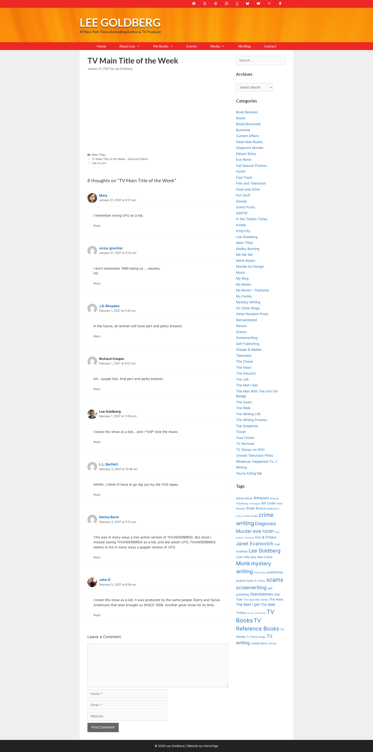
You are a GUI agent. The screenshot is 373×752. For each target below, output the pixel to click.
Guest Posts (245, 207)
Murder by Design (250, 266)
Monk (243, 563)
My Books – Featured (252, 290)
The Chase (244, 361)
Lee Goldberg (120, 22)
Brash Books (256, 508)
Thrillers (241, 612)
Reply (97, 225)
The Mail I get (248, 604)
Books (241, 118)
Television (244, 356)
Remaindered (246, 320)
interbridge (210, 746)
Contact (270, 46)
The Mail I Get (247, 385)
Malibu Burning (247, 249)
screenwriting (251, 587)
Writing (241, 467)
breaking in (272, 508)
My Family (244, 296)
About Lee (127, 46)
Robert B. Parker (255, 580)
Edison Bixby (246, 154)
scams (274, 579)
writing (272, 643)
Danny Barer (109, 517)
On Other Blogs (248, 308)
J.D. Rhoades (109, 306)
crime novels (250, 516)
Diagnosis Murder (249, 148)
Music (240, 272)
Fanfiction (249, 538)
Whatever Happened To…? (256, 462)
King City (243, 231)
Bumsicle (243, 130)
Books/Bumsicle (248, 124)
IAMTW (241, 213)
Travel (241, 432)
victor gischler (111, 248)
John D (104, 580)
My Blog (244, 46)
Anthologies (255, 503)
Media (215, 46)
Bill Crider (268, 503)
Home (101, 46)
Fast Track (244, 177)
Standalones (261, 594)
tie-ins (250, 613)
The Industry (246, 373)
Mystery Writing (248, 302)
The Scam (244, 402)
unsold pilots (259, 643)
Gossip (241, 201)
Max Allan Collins (261, 557)
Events (191, 46)
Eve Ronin (243, 160)
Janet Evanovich (254, 543)
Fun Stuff (243, 195)
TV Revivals (245, 444)
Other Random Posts (252, 314)
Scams (241, 332)
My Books (160, 46)
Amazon (261, 497)
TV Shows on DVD (250, 450)
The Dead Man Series (255, 599)
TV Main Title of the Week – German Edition (120, 159)
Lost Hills (243, 557)
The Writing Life (248, 414)
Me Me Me (244, 255)
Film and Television (251, 183)
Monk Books (245, 261)
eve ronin (263, 531)
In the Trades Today (251, 219)
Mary (103, 195)
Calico (239, 516)
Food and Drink (248, 189)
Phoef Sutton (260, 572)
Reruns (241, 326)
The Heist (243, 367)
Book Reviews (247, 112)
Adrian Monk (244, 498)
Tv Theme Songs (256, 636)
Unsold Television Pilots (254, 455)
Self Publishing (247, 344)
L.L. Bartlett (108, 464)
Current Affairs (247, 136)
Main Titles (99, 154)
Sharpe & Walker (249, 350)
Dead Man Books (249, 142)
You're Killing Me (249, 473)
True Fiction (245, 438)
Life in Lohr (99, 163)
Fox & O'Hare (265, 537)
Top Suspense (247, 426)
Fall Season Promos (251, 166)
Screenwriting (246, 338)
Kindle (241, 225)
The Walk (243, 408)
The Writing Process (251, 420)
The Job (242, 379)
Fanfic (241, 171)
